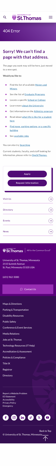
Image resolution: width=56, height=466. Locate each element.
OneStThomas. (39, 155)
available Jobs (21, 136)
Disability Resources (13, 315)
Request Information (27, 183)
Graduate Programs (34, 94)
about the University (33, 105)
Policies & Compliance (14, 357)
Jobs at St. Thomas (12, 339)
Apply (27, 174)
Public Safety (9, 321)
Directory (8, 209)
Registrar (7, 369)
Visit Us (7, 198)
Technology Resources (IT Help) (19, 345)
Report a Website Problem (15, 393)
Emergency (8, 406)
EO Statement (9, 396)
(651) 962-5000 (11, 277)
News (6, 231)
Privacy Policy (9, 402)
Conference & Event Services (17, 327)
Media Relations (11, 333)
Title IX (6, 363)
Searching (25, 145)
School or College (37, 100)
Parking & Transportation (16, 309)
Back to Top (45, 430)
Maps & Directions (12, 303)
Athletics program (43, 111)
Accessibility (8, 399)
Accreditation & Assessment (17, 351)
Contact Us (30, 289)
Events (6, 220)
